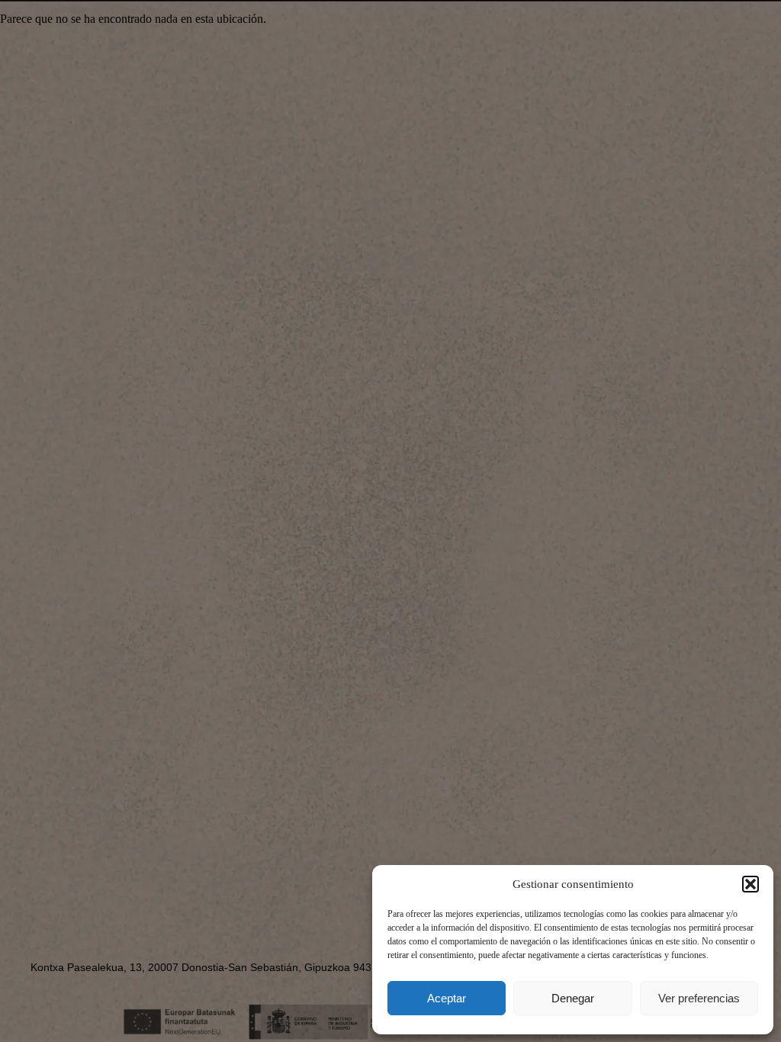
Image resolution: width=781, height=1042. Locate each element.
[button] (750, 884)
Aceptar (446, 998)
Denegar (572, 998)
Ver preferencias (699, 998)
